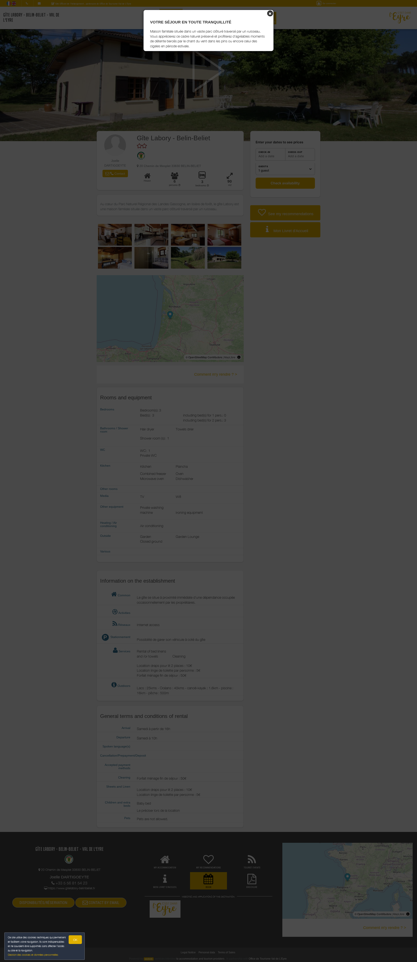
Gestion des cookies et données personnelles (33, 954)
